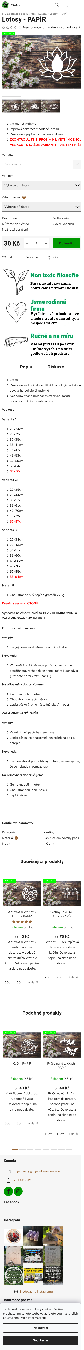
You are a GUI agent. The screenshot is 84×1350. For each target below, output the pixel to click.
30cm (8, 982)
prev (4, 904)
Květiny (48, 832)
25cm (60, 977)
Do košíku (67, 243)
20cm (49, 977)
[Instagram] (18, 1191)
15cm (60, 1134)
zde (44, 1318)
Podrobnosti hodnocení (63, 27)
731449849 (22, 1180)
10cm (49, 1134)
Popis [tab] (26, 367)
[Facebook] (8, 1191)
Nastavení (40, 1328)
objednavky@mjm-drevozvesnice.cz (38, 1171)
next (80, 904)
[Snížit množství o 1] (27, 243)
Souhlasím (40, 1340)
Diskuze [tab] (55, 367)
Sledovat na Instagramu (36, 1291)
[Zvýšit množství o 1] (46, 243)
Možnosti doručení (15, 230)
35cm (20, 982)
